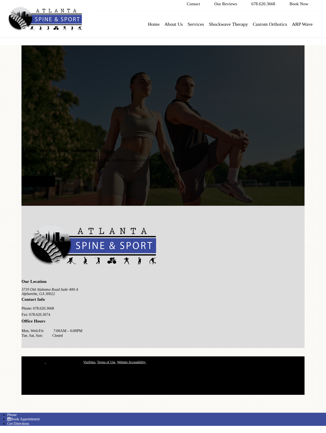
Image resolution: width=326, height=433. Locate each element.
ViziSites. (89, 362)
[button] (38, 181)
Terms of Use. (106, 362)
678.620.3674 (39, 314)
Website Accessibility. (131, 362)
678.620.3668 (43, 308)
